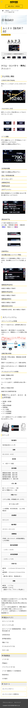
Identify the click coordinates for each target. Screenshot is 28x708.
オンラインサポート (8, 688)
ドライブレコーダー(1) (8, 667)
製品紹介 (7, 10)
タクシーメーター (15, 10)
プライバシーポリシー (8, 702)
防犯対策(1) (5, 674)
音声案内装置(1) (6, 638)
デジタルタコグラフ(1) (8, 646)
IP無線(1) (4, 663)
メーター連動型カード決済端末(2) (11, 671)
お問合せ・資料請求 (15, 6)
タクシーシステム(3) (8, 625)
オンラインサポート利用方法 (10, 694)
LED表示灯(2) (6, 634)
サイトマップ (17, 702)
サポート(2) (5, 650)
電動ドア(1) (5, 642)
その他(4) (4, 678)
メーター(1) (5, 659)
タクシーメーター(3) (8, 621)
